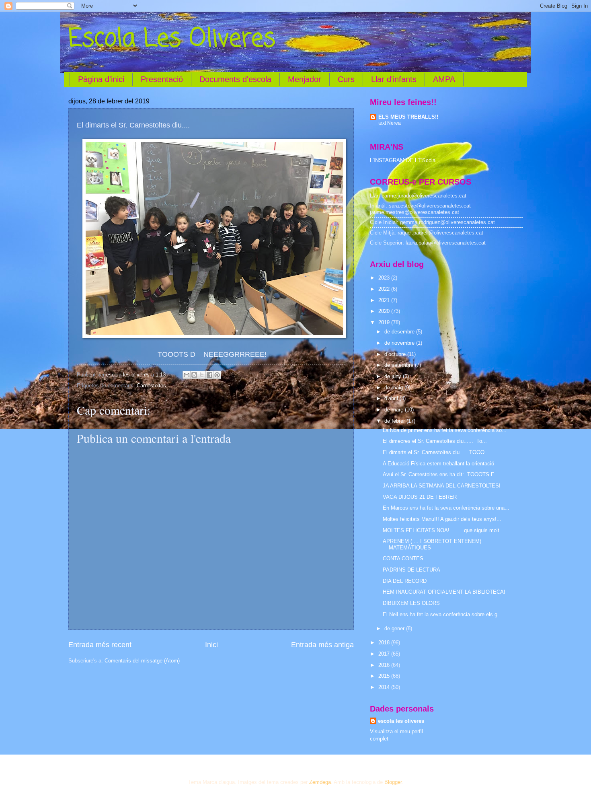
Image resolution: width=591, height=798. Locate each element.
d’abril (392, 398)
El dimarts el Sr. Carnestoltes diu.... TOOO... (436, 452)
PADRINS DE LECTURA (411, 570)
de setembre (399, 365)
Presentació (162, 79)
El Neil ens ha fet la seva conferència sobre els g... (442, 614)
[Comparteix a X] (202, 375)
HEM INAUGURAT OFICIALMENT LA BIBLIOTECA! (444, 592)
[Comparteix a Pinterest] (217, 375)
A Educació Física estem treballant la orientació (438, 464)
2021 (384, 300)
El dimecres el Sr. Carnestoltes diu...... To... (435, 441)
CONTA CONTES (403, 558)
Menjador (304, 79)
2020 (384, 311)
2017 (384, 654)
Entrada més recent (99, 645)
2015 (384, 676)
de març (394, 410)
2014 (384, 687)
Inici (211, 645)
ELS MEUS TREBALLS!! (408, 117)
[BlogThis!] (194, 375)
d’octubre (395, 354)
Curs (346, 79)
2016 (384, 665)
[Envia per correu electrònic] (187, 375)
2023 (384, 278)
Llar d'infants (394, 79)
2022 (384, 289)
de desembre (400, 332)
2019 (384, 322)
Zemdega (320, 782)
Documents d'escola (235, 79)
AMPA (444, 79)
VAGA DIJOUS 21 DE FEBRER (420, 497)
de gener (395, 628)
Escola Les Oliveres (171, 39)
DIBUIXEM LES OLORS (411, 603)
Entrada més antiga (322, 645)
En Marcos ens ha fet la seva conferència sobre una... (446, 508)
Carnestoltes (151, 386)
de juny (393, 376)
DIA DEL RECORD (405, 581)
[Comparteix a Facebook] (209, 375)
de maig (394, 388)
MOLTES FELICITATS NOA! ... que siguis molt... (443, 530)
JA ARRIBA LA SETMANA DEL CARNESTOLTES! (442, 486)
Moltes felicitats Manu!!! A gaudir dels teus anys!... (442, 519)
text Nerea (389, 123)
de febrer (395, 421)
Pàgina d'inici (101, 79)
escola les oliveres (401, 721)
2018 (384, 643)
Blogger (393, 782)
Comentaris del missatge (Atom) (142, 661)
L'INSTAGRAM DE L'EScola (402, 160)
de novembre (400, 343)
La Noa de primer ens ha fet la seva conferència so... (445, 430)
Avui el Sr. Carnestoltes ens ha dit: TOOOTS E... (441, 474)
